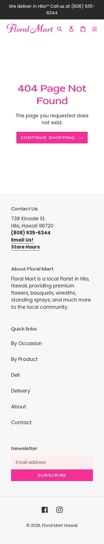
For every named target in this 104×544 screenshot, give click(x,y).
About (18, 406)
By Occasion (26, 343)
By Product (24, 359)
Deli (15, 374)
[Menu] (94, 28)
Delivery (20, 390)
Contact (21, 422)
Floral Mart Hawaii (60, 525)
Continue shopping (48, 137)
